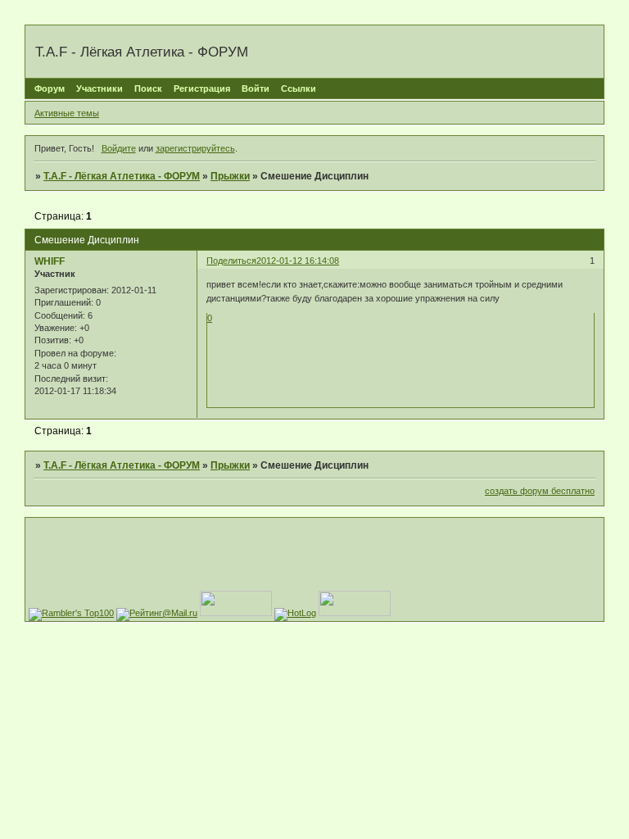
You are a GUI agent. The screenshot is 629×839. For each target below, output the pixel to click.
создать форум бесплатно (540, 491)
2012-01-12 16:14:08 (297, 260)
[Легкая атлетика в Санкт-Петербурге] (355, 613)
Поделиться (231, 260)
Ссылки (298, 88)
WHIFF (49, 261)
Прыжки (230, 176)
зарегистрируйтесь (195, 148)
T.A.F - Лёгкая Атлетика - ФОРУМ (121, 176)
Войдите (119, 148)
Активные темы (66, 113)
